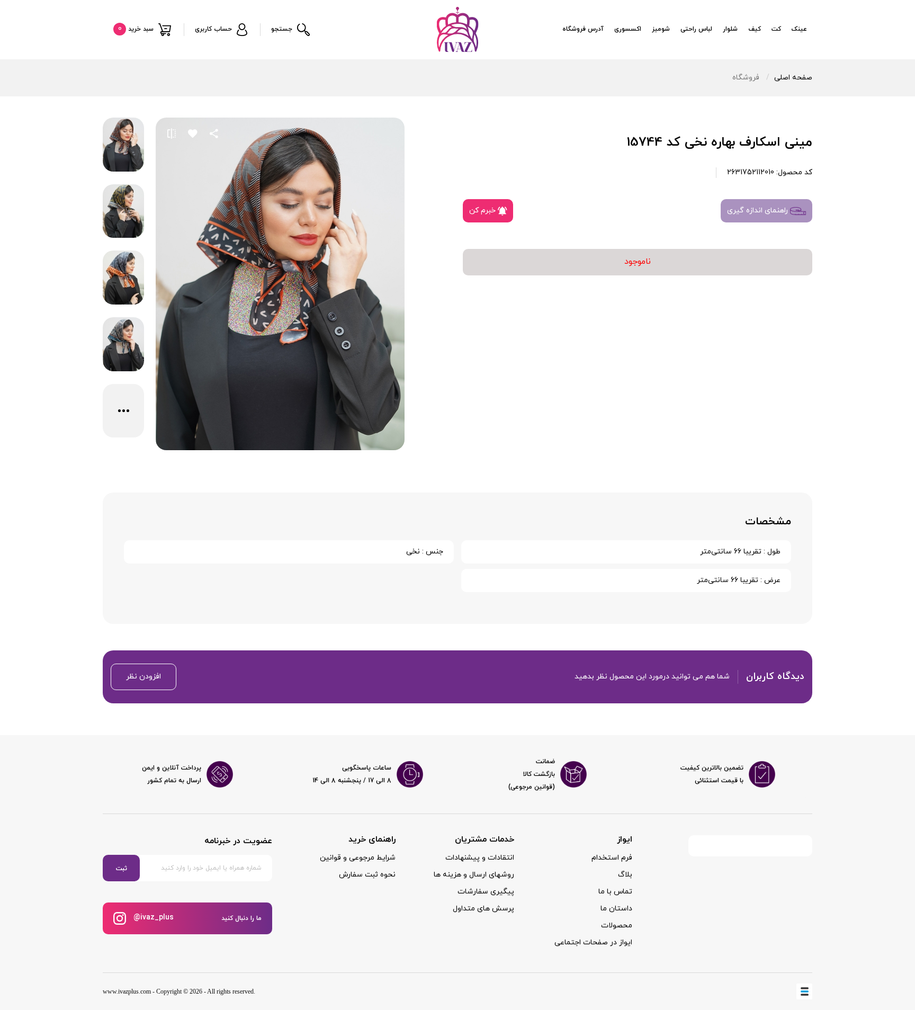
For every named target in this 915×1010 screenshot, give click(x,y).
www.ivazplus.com (127, 991)
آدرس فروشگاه (583, 29)
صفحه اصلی (793, 78)
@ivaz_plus (152, 918)
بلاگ (625, 875)
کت (776, 29)
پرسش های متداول (483, 909)
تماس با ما (615, 892)
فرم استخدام (611, 858)
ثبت (121, 868)
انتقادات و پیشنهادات (479, 858)
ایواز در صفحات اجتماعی (593, 942)
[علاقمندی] (192, 133)
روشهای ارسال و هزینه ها (474, 875)
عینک (799, 29)
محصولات (616, 925)
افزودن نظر (143, 677)
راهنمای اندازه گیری (758, 210)
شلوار (730, 29)
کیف (754, 29)
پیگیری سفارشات (485, 892)
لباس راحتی (696, 29)
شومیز (661, 29)
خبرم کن (483, 210)
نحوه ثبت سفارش (367, 875)
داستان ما (616, 909)
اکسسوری (627, 29)
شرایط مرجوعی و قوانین (358, 858)
